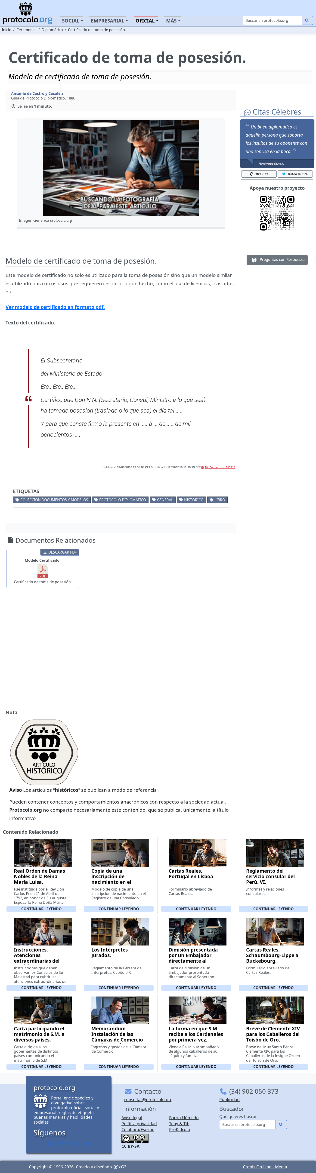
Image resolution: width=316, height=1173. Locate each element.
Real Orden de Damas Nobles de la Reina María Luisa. (39, 876)
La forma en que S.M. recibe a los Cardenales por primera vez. (196, 1034)
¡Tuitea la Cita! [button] (298, 174)
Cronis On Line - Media (265, 1167)
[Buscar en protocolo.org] (307, 20)
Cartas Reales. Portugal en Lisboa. (192, 874)
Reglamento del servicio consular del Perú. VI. (270, 876)
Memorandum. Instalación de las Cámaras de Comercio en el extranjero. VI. (117, 1036)
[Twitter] (56, 1143)
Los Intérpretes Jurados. (109, 952)
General (165, 499)
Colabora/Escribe (137, 1129)
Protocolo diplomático (122, 499)
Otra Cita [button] (261, 174)
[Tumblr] (68, 1143)
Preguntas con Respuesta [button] (282, 259)
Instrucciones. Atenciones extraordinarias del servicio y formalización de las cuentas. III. (38, 963)
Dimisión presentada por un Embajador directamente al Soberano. (193, 958)
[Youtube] (81, 1143)
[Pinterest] (62, 1143)
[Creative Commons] (135, 1138)
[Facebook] (50, 1143)
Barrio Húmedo (184, 1117)
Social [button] (70, 20)
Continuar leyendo (41, 908)
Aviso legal (131, 1117)
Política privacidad (139, 1123)
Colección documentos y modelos (54, 499)
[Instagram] (74, 1143)
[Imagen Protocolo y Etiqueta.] (121, 168)
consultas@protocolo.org (148, 1099)
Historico (194, 499)
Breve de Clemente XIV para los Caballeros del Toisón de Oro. (273, 1034)
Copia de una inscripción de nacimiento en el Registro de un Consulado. (111, 882)
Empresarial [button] (107, 20)
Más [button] (171, 20)
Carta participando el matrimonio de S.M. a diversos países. (39, 1034)
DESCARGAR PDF (62, 552)
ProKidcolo (179, 1129)
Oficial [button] (145, 20)
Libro (220, 499)
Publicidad (229, 1099)
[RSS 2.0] (87, 1143)
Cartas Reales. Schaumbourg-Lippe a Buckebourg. (272, 955)
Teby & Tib (179, 1123)
